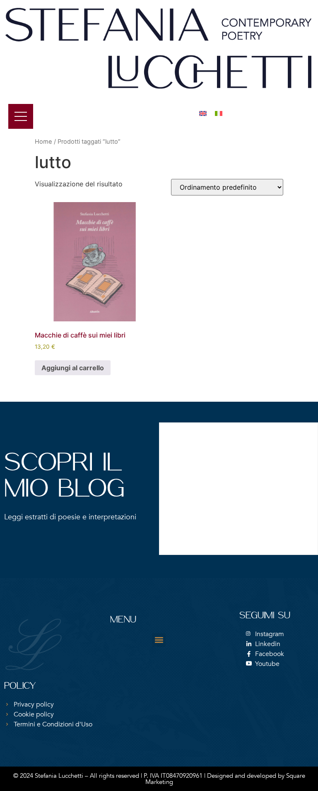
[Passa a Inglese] (203, 112)
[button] (159, 640)
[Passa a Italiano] (218, 112)
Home (43, 141)
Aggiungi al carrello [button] (72, 368)
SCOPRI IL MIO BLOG (64, 477)
